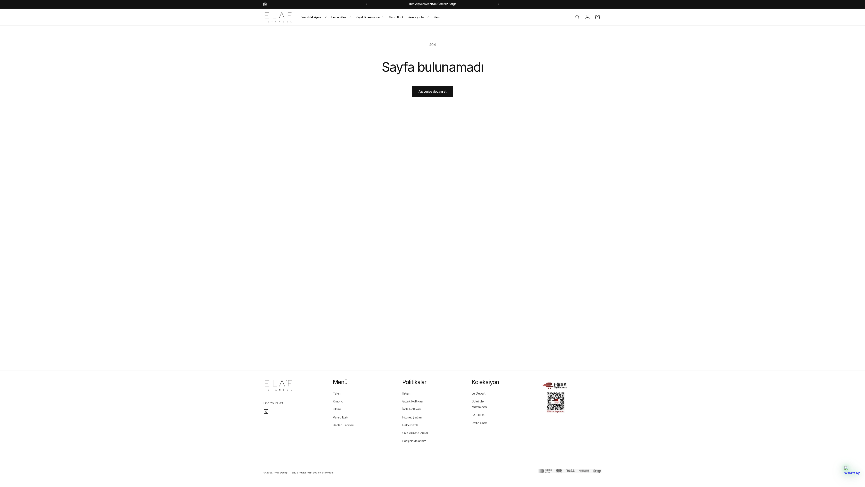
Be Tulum (478, 415)
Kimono (338, 401)
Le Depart (478, 393)
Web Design (281, 472)
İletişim (406, 393)
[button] (578, 17)
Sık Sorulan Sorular (415, 433)
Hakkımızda (410, 425)
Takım (337, 393)
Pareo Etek (340, 417)
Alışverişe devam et (432, 91)
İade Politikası (411, 409)
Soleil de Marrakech (479, 404)
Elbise (337, 409)
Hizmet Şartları (412, 417)
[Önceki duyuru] (366, 4)
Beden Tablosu (343, 425)
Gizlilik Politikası (412, 401)
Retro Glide (479, 423)
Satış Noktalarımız (414, 441)
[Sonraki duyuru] (498, 4)
